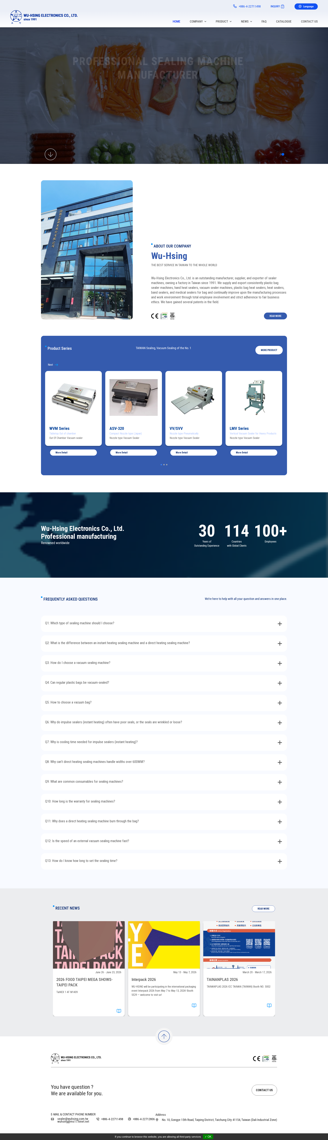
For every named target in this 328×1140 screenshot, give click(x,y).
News (245, 21)
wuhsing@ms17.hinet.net (73, 1121)
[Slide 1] (283, 154)
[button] (269, 350)
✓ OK (208, 1136)
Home (176, 21)
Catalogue (283, 21)
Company (196, 21)
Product (222, 21)
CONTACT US (264, 1090)
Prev (55, 364)
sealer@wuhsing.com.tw (72, 1118)
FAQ (264, 21)
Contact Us (309, 21)
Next (272, 364)
